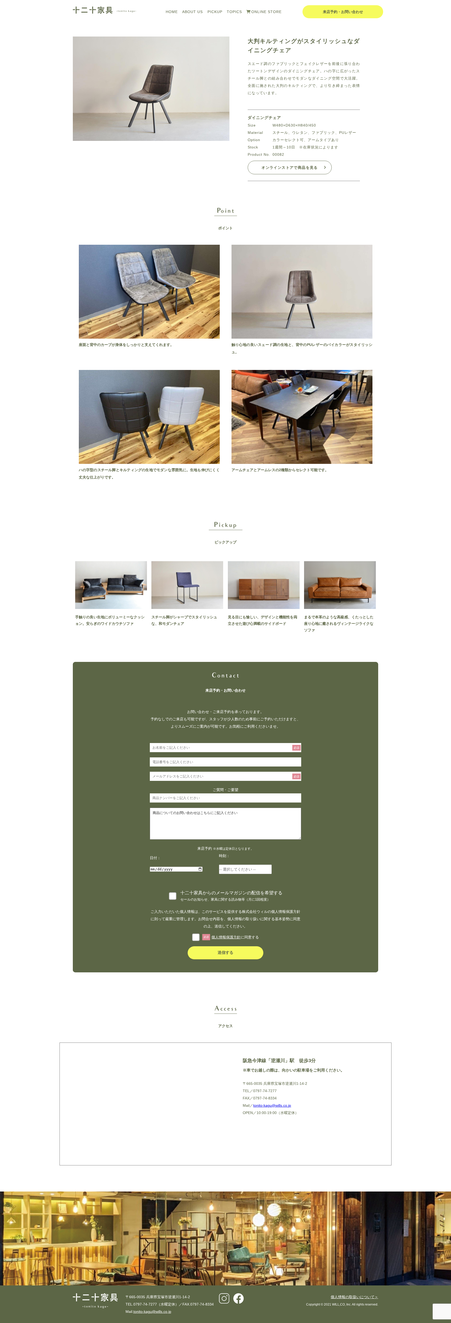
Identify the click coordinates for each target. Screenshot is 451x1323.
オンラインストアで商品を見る (290, 167)
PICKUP (214, 12)
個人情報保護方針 (226, 937)
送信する (225, 952)
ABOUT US (192, 12)
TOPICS (234, 12)
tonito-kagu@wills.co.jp (272, 1105)
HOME (172, 12)
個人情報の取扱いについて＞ (354, 1297)
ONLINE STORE (266, 12)
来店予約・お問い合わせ (343, 12)
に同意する (231, 937)
